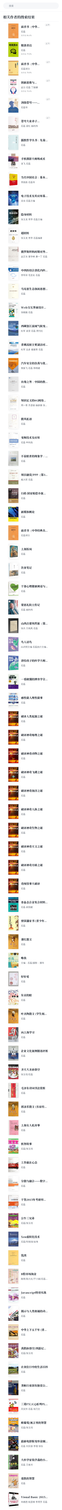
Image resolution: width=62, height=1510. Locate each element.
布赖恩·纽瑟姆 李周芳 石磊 (34, 1501)
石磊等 (24, 107)
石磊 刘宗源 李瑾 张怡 (32, 1446)
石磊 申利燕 (27, 442)
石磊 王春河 (27, 1464)
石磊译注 (25, 68)
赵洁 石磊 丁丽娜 (29, 87)
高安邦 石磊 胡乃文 (30, 1409)
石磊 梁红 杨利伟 (29, 126)
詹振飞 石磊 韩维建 (30, 368)
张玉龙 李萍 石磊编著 (31, 238)
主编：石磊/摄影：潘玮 (32, 962)
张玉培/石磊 (27, 1074)
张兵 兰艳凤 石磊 (29, 628)
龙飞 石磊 (26, 163)
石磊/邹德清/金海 (29, 1241)
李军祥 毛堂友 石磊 (30, 275)
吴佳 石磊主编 (28, 200)
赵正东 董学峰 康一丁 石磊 (34, 256)
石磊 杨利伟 (27, 609)
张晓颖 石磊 (27, 312)
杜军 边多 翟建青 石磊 (32, 349)
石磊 (23, 31)
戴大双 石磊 (27, 479)
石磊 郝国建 (27, 907)
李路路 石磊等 (28, 182)
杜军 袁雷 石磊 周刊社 (32, 330)
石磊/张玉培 (27, 1148)
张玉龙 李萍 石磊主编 (31, 219)
